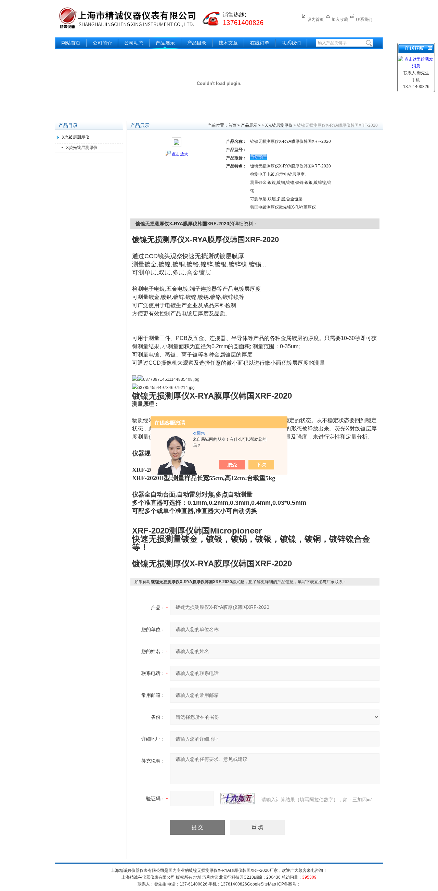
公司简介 (102, 43)
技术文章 (228, 43)
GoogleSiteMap (261, 884)
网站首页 (70, 43)
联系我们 (364, 19)
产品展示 (165, 43)
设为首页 (315, 19)
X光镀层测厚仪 (75, 137)
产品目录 (196, 43)
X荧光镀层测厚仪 (82, 147)
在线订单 (259, 43)
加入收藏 (340, 19)
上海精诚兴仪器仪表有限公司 (166, 18)
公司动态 (133, 43)
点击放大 (180, 154)
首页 (232, 125)
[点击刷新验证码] (237, 798)
